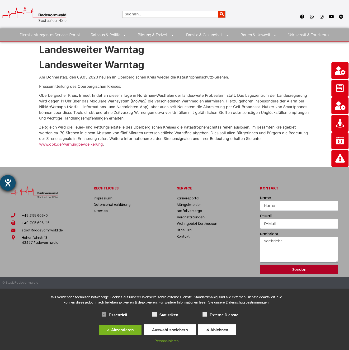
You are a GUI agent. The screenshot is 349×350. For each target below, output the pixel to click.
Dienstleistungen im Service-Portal (50, 35)
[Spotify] (341, 16)
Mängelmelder (189, 204)
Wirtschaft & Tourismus (308, 35)
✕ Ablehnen (217, 330)
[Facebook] (302, 16)
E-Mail (266, 216)
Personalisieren (167, 341)
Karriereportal (188, 198)
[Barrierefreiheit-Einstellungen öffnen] (8, 183)
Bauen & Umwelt (255, 35)
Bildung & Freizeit (153, 35)
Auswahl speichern (170, 330)
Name (265, 198)
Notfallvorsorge (189, 210)
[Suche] (221, 14)
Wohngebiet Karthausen (197, 223)
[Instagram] (321, 16)
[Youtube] (331, 16)
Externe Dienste (224, 315)
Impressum (103, 198)
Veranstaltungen (191, 217)
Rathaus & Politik (105, 35)
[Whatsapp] (312, 16)
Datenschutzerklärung (112, 204)
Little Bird (184, 230)
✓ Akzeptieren (120, 330)
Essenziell (118, 315)
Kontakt (183, 236)
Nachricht (269, 234)
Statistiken (168, 315)
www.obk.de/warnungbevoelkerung (71, 144)
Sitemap (101, 210)
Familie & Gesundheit (204, 35)
